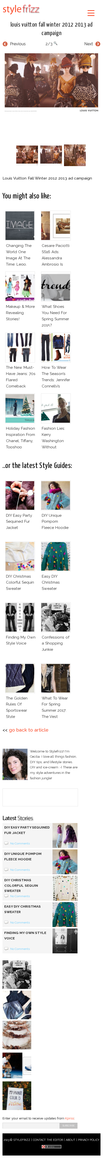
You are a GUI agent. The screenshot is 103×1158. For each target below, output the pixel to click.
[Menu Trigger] (91, 13)
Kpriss (69, 1118)
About (70, 1140)
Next (88, 44)
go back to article (28, 730)
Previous (18, 44)
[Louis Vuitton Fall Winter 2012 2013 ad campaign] (51, 82)
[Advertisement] (52, 128)
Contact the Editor (48, 1140)
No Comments (20, 843)
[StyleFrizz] (21, 15)
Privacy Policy (89, 1140)
